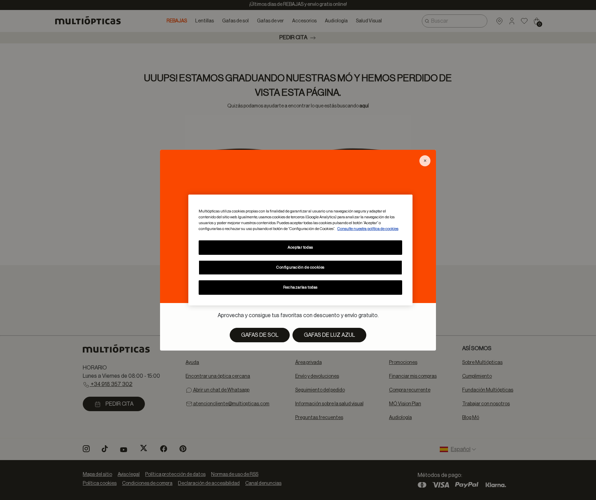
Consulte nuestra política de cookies (367, 229)
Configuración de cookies (300, 267)
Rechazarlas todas (300, 287)
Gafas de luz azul (329, 335)
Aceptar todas (300, 247)
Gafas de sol (259, 335)
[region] (300, 250)
